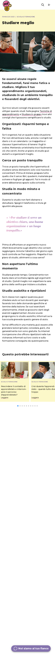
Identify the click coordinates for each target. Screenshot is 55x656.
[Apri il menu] (49, 5)
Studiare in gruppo (32, 114)
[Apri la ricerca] (42, 4)
